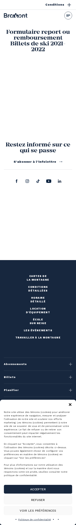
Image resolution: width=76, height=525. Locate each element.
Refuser (38, 500)
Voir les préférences (38, 510)
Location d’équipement (38, 310)
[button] (70, 405)
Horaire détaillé (38, 299)
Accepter (38, 489)
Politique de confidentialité (34, 519)
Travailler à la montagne (38, 337)
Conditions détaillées (38, 288)
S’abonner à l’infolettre (35, 161)
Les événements (38, 330)
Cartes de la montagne (38, 278)
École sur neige (38, 321)
